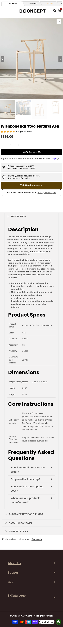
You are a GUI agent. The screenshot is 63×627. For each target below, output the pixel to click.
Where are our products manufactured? (25, 500)
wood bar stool (37, 251)
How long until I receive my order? (28, 469)
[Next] (60, 59)
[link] (17, 131)
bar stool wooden (46, 269)
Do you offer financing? (25, 479)
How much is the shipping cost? (27, 488)
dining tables (14, 266)
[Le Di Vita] (49, 3)
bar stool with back (35, 272)
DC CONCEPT (24, 616)
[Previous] (2, 59)
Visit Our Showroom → (31, 185)
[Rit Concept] (32, 3)
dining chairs (32, 266)
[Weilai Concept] (13, 3)
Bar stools (37, 539)
